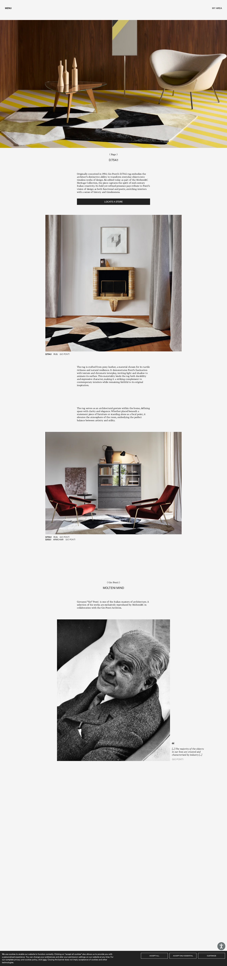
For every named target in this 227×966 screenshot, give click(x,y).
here (45, 959)
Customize (211, 955)
